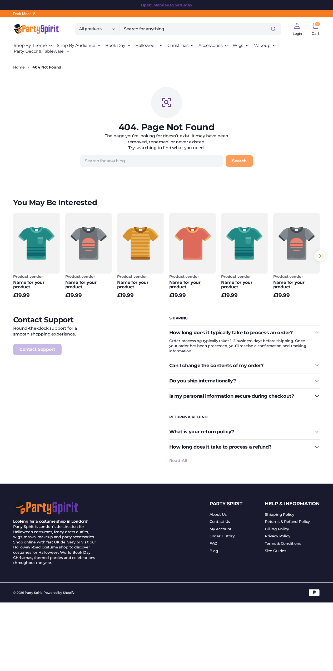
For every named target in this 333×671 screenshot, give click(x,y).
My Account (220, 529)
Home (18, 67)
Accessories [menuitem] (210, 45)
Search (239, 160)
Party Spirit (33, 593)
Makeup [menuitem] (262, 45)
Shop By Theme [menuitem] (30, 45)
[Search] (273, 29)
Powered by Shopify (58, 593)
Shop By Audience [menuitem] (76, 45)
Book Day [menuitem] (115, 45)
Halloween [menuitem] (146, 45)
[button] (297, 29)
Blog (214, 550)
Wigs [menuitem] (238, 45)
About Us (218, 514)
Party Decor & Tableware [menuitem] (39, 51)
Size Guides (275, 550)
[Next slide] (319, 255)
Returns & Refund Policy (287, 521)
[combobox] (200, 29)
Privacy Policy (277, 536)
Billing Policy (277, 529)
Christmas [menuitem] (177, 45)
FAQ (214, 543)
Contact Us (220, 521)
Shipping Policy (279, 514)
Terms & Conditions (283, 543)
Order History (222, 536)
